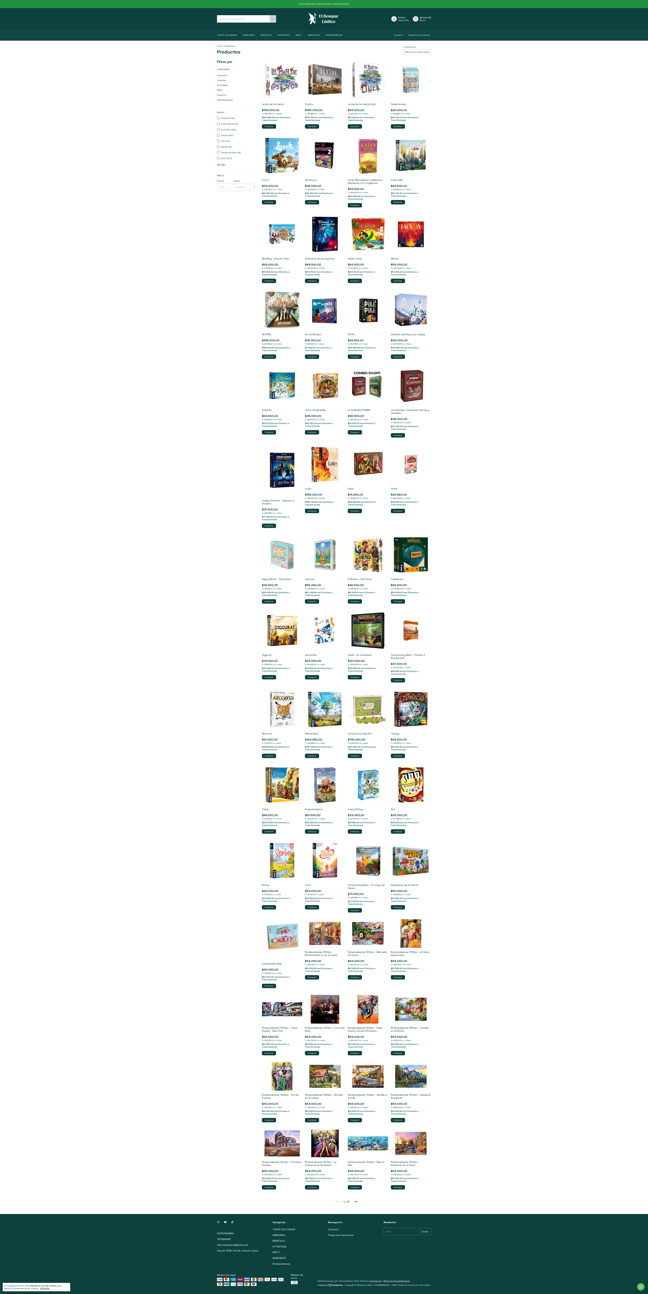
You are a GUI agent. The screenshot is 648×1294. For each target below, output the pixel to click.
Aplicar (254, 187)
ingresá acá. (375, 1281)
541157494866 (225, 1233)
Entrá (401, 17)
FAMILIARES (249, 35)
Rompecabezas (334, 35)
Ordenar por (410, 47)
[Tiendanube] (330, 1286)
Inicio (219, 46)
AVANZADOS (314, 35)
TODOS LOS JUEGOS (227, 35)
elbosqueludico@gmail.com (232, 1244)
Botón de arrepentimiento (396, 1281)
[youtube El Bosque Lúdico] (225, 1222)
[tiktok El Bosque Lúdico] (232, 1222)
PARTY (299, 35)
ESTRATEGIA (284, 35)
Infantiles (221, 80)
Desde (220, 181)
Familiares (222, 75)
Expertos (221, 95)
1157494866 (224, 1239)
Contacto (398, 35)
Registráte (403, 20)
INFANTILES (266, 35)
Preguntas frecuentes (419, 35)
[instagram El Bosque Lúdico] (218, 1222)
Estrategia (222, 85)
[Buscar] (272, 19)
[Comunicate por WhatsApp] (641, 1287)
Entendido (45, 1288)
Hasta (237, 181)
